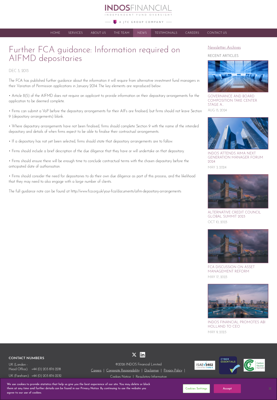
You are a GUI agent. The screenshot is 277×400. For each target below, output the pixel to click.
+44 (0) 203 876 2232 (46, 376)
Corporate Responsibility (122, 370)
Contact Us (217, 33)
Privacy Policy (173, 370)
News (142, 33)
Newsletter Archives (224, 48)
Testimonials (166, 33)
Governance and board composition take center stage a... (232, 100)
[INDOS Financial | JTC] (138, 14)
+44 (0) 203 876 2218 (46, 369)
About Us (98, 33)
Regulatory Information (151, 377)
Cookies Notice (120, 377)
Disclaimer (151, 370)
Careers (192, 33)
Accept (227, 388)
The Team (121, 33)
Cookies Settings (196, 388)
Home (55, 33)
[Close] (270, 388)
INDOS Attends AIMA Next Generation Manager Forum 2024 (235, 157)
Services (75, 33)
